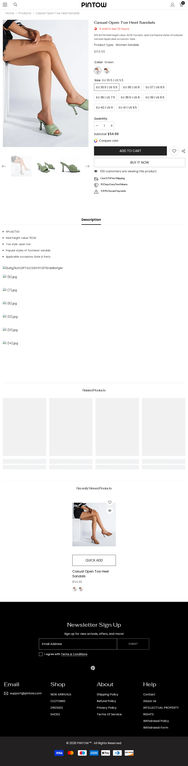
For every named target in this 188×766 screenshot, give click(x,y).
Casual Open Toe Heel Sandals (90, 573)
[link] (174, 151)
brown (81, 589)
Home (10, 13)
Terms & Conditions (74, 654)
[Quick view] (109, 510)
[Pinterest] (93, 668)
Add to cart (130, 151)
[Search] (15, 4)
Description (91, 219)
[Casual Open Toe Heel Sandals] (94, 524)
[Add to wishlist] (109, 502)
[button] (4, 166)
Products (24, 13)
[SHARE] (182, 151)
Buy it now (139, 162)
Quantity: (101, 118)
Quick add (94, 560)
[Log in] (173, 5)
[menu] (5, 4)
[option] (45, 83)
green (74, 589)
